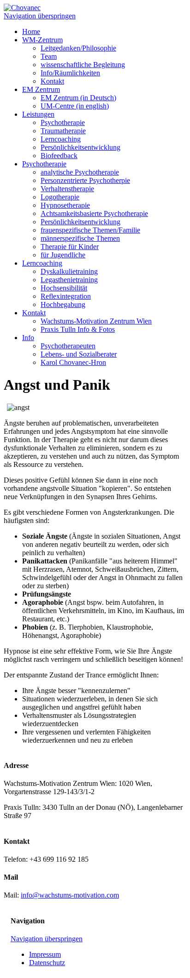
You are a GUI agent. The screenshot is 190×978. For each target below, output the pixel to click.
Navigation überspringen (40, 16)
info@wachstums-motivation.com (70, 895)
